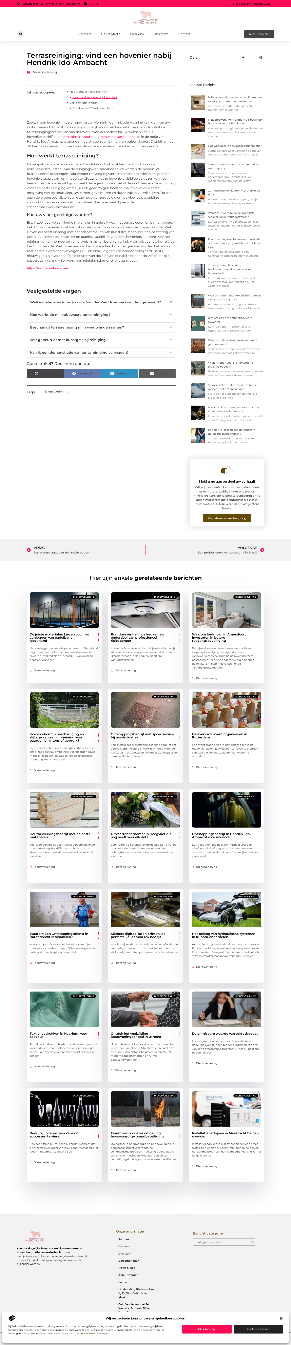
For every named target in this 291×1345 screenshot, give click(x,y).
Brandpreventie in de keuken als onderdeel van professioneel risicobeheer (137, 637)
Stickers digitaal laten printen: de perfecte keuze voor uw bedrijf (138, 935)
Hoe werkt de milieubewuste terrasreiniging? (101, 315)
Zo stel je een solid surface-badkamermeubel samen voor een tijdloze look (230, 269)
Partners (84, 34)
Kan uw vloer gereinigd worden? (94, 97)
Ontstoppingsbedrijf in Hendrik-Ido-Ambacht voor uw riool (221, 835)
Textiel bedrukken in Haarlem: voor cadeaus (58, 1035)
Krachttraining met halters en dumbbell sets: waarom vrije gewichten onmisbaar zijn (234, 243)
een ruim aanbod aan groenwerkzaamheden (98, 137)
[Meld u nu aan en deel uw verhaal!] (227, 469)
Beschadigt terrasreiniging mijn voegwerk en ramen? (101, 327)
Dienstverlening (44, 72)
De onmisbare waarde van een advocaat (225, 1033)
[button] (281, 1318)
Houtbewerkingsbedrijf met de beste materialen (60, 835)
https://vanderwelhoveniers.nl (49, 268)
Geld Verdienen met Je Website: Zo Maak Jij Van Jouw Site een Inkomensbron (134, 1310)
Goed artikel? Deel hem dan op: (94, 108)
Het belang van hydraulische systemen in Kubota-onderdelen (223, 935)
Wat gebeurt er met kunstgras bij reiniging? (101, 340)
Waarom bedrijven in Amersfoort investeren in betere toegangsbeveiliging (219, 637)
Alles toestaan (207, 1329)
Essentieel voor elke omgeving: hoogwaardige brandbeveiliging (137, 1134)
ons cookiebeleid (85, 1333)
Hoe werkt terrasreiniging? (88, 91)
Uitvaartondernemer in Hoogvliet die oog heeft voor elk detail (141, 835)
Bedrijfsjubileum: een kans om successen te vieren (55, 1134)
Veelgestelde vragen (84, 103)
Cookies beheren (258, 1329)
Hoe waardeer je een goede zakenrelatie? (235, 145)
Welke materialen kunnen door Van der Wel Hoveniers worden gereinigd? (101, 302)
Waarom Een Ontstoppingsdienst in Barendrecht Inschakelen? (59, 935)
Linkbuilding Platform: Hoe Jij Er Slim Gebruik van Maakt (136, 1293)
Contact (184, 34)
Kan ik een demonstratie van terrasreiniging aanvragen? (101, 352)
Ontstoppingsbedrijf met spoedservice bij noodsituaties (142, 735)
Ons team (161, 34)
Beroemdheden (128, 1260)
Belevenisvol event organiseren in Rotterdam (219, 735)
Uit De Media (110, 34)
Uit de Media (126, 1267)
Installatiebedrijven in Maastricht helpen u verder (225, 1134)
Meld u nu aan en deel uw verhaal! (227, 481)
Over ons (137, 34)
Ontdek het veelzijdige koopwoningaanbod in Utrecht (136, 1035)
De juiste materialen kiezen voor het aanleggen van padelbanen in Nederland (59, 637)
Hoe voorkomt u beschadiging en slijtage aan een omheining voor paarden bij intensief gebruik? (57, 737)
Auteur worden (128, 1274)
